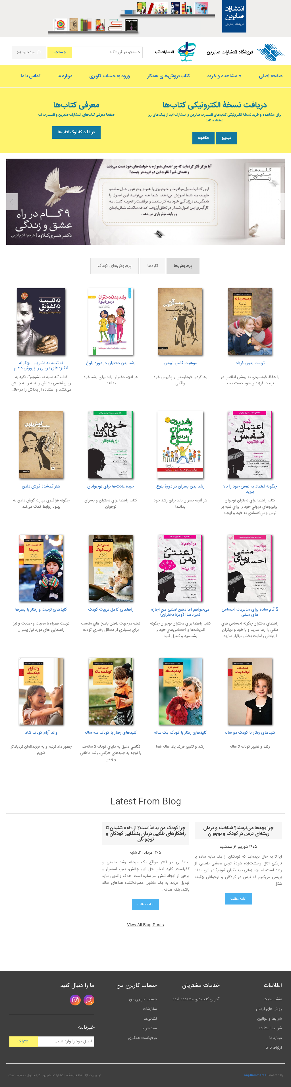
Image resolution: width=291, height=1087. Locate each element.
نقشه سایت (272, 999)
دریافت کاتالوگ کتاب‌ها (76, 132)
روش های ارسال (269, 1009)
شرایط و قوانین (269, 1018)
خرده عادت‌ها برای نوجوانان (110, 486)
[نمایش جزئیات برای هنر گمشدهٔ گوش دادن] (41, 444)
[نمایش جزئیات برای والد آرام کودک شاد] (41, 691)
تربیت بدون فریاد (250, 363)
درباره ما (275, 1038)
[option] (145, 202)
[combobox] (107, 52)
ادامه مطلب (238, 899)
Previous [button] (279, 201)
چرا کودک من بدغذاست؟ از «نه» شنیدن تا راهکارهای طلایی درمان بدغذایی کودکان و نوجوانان (146, 833)
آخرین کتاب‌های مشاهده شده (196, 999)
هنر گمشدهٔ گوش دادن (41, 486)
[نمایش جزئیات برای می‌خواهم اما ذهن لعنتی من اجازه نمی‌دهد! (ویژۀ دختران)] (180, 568)
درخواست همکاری (142, 1038)
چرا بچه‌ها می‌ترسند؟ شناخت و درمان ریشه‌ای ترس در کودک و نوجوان (238, 831)
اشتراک (24, 1041)
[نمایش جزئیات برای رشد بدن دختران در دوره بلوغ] (110, 321)
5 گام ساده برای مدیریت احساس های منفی (250, 612)
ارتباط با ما (274, 1047)
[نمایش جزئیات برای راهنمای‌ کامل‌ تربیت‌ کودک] (110, 568)
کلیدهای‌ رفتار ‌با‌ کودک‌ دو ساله (250, 732)
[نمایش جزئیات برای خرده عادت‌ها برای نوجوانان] (110, 444)
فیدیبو (226, 138)
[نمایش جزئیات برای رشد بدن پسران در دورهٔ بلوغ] (180, 444)
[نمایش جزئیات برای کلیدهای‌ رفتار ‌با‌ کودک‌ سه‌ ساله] (110, 691)
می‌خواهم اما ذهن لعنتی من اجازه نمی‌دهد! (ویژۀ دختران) (180, 612)
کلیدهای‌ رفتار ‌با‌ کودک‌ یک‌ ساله (180, 732)
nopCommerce (255, 1075)
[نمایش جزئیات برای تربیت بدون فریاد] (250, 321)
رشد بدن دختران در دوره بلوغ (111, 363)
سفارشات (150, 1009)
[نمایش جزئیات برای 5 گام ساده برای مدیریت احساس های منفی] (250, 568)
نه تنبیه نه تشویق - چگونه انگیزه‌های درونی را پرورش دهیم (41, 366)
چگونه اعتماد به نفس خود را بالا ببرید (250, 489)
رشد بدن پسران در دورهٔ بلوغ (180, 486)
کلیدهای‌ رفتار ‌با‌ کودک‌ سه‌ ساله (111, 732)
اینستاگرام (89, 1000)
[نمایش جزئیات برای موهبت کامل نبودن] (180, 321)
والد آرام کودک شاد (41, 732)
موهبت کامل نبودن (180, 363)
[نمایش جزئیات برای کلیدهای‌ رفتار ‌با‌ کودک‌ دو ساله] (250, 691)
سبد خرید (149, 1028)
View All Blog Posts (145, 925)
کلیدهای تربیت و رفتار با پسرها (41, 609)
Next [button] (12, 201)
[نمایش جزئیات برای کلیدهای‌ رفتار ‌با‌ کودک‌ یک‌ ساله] (180, 691)
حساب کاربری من (143, 999)
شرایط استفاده (270, 1028)
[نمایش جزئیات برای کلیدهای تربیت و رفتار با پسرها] (41, 568)
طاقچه (203, 138)
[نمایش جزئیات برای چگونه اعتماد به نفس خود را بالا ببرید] (250, 444)
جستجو (60, 52)
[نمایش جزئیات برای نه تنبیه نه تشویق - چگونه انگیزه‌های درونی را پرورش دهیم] (41, 321)
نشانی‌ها (150, 1018)
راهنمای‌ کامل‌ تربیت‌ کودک (111, 609)
